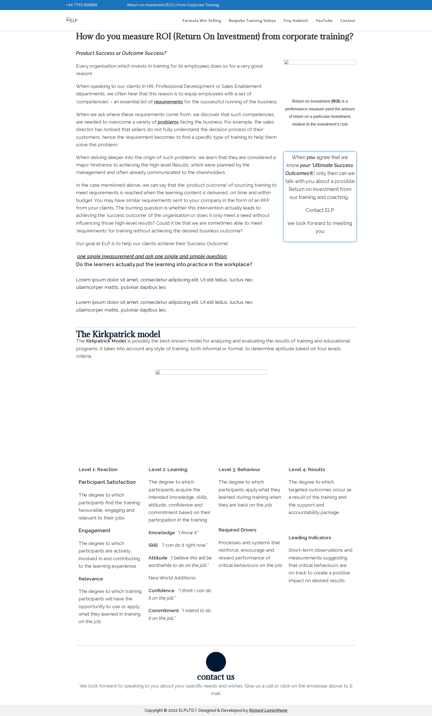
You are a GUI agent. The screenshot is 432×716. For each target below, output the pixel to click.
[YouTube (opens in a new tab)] (356, 4)
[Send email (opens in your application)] (363, 4)
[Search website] (364, 20)
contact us (216, 676)
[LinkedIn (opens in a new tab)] (347, 4)
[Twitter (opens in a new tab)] (322, 4)
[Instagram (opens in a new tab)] (338, 4)
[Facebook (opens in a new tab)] (330, 4)
